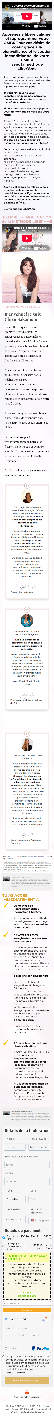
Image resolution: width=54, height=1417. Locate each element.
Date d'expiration (16, 1335)
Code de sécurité (40, 1335)
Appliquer (27, 1310)
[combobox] (32, 1220)
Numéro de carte (16, 1328)
